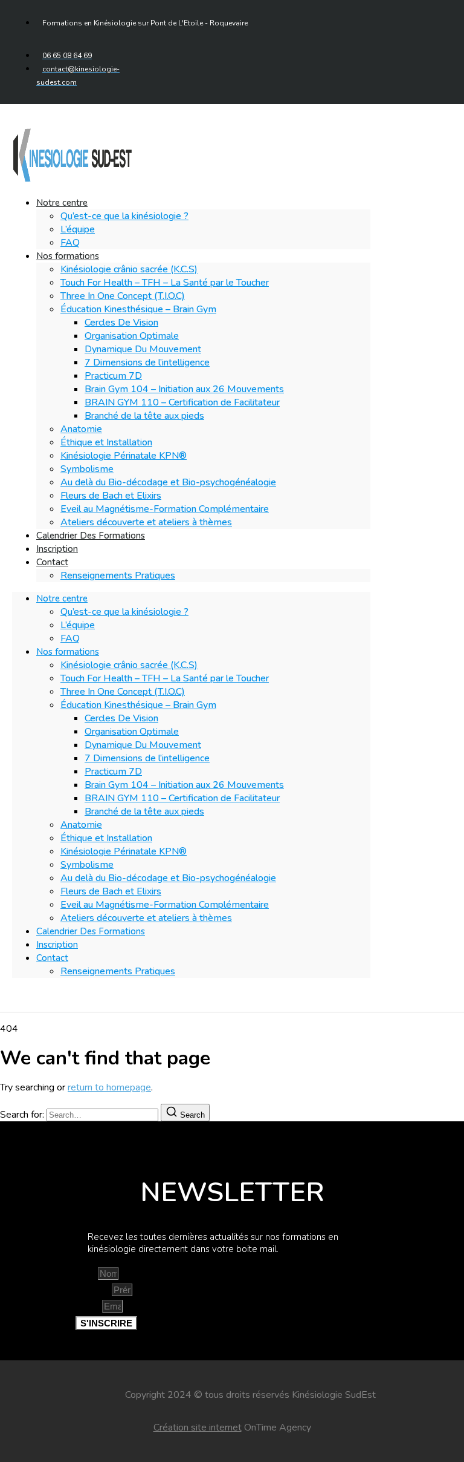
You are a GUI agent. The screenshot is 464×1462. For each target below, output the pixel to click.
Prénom (94, 1290)
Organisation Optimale (132, 336)
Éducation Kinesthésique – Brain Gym (138, 309)
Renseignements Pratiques (117, 575)
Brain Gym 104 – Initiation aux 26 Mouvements (184, 389)
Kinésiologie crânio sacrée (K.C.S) (129, 269)
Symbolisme (87, 469)
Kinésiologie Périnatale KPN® (123, 455)
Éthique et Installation (106, 442)
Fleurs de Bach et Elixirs (110, 495)
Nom (87, 1274)
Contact (52, 562)
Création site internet (197, 1427)
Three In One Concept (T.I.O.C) (122, 296)
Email (89, 1306)
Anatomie (81, 429)
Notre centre (62, 203)
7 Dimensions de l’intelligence (147, 362)
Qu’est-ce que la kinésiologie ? (124, 216)
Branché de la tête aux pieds (144, 415)
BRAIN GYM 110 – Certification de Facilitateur (182, 402)
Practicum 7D (113, 375)
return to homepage (109, 1087)
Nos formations (67, 256)
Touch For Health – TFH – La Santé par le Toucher (164, 282)
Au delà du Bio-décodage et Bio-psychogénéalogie (168, 482)
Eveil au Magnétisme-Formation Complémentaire (164, 509)
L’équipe (77, 229)
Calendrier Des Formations (90, 535)
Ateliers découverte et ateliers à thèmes (146, 522)
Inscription (57, 945)
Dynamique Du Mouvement (143, 349)
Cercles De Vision (121, 322)
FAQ (70, 638)
